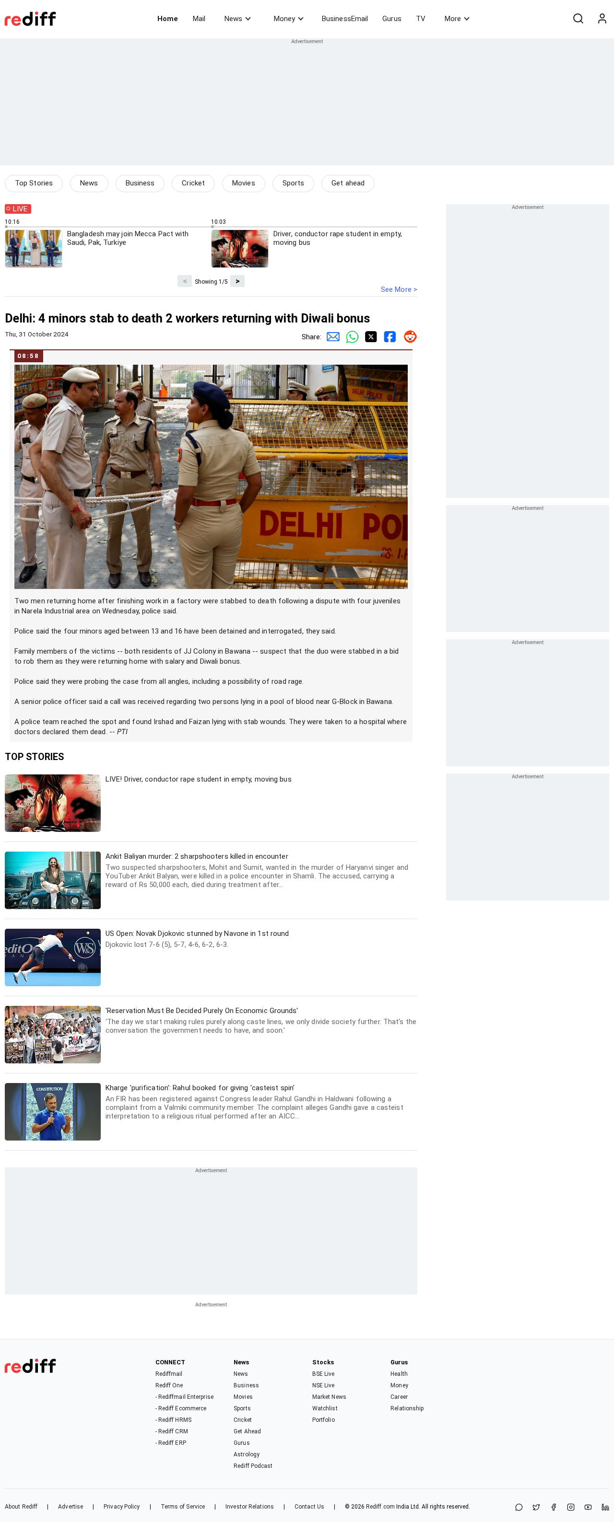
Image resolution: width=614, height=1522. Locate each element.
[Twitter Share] (369, 337)
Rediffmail (169, 1374)
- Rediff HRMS (173, 1420)
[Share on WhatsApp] (519, 1507)
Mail (199, 18)
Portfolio (323, 1420)
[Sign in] (602, 18)
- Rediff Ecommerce (181, 1408)
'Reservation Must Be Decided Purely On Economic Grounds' (261, 1020)
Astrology (247, 1454)
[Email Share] (331, 337)
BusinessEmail (345, 18)
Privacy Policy (122, 1506)
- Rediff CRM (171, 1431)
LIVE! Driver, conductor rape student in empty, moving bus (199, 779)
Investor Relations (249, 1506)
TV (420, 18)
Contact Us (309, 1506)
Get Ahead (247, 1431)
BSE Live (323, 1374)
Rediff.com (380, 1506)
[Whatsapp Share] (350, 337)
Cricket (193, 183)
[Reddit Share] (407, 337)
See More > (399, 289)
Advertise (70, 1506)
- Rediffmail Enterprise (184, 1397)
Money (284, 18)
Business (140, 183)
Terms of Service (183, 1506)
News (233, 18)
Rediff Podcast (253, 1466)
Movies (243, 183)
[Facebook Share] (388, 337)
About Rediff (21, 1506)
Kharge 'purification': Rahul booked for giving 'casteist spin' (254, 1102)
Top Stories (34, 183)
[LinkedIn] (605, 1507)
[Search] (578, 18)
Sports (294, 183)
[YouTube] (588, 1507)
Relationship (407, 1408)
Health (399, 1374)
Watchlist (325, 1408)
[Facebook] (553, 1507)
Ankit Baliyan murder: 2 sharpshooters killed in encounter (257, 870)
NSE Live (323, 1385)
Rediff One (169, 1385)
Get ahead (348, 183)
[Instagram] (571, 1507)
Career (399, 1397)
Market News (329, 1397)
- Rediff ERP (170, 1443)
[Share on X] (536, 1507)
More (453, 18)
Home (167, 18)
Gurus (391, 18)
